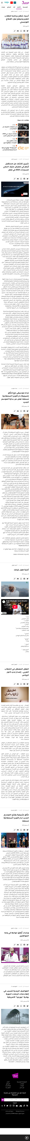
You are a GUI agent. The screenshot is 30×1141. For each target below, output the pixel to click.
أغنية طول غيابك (13, 565)
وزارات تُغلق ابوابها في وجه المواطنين (13, 928)
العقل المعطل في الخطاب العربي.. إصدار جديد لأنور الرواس (13, 664)
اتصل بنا (8, 1087)
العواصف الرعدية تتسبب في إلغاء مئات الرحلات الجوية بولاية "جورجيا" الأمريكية (13, 986)
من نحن (22, 1087)
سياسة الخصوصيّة (20, 1111)
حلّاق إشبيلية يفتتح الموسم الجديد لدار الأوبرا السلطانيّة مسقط (13, 810)
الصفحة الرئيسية (25, 11)
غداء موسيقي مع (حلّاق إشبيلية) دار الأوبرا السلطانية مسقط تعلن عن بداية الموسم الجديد (13, 388)
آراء (14, 7)
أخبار (8, 1082)
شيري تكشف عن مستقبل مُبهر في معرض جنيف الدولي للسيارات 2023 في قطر (13, 159)
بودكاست (8, 1086)
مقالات (22, 1084)
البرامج (9, 7)
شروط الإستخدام (9, 1111)
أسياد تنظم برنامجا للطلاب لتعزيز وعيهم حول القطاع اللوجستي (13, 11)
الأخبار (19, 7)
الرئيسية (25, 7)
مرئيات (3, 7)
